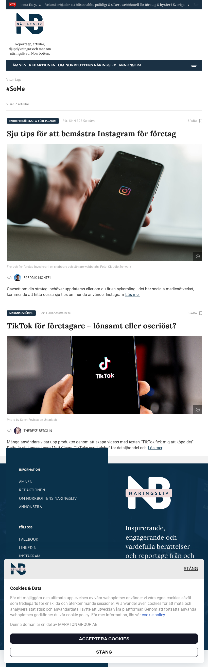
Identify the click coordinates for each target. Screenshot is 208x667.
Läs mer (132, 294)
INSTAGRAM (29, 555)
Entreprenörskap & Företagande (32, 121)
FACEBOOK (28, 539)
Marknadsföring (21, 313)
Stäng (191, 568)
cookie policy (153, 614)
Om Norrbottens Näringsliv (87, 65)
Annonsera (130, 65)
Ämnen (19, 65)
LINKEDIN (28, 547)
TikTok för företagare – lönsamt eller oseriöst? (91, 325)
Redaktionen (42, 65)
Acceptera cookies (104, 638)
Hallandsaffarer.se (58, 313)
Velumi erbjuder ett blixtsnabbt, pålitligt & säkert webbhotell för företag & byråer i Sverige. (100, 5)
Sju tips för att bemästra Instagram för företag (91, 133)
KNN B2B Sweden (82, 121)
